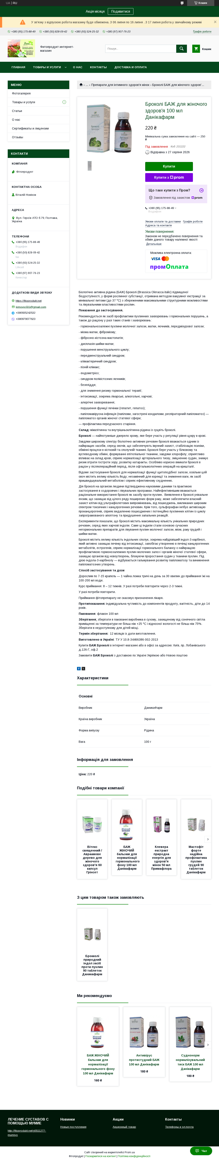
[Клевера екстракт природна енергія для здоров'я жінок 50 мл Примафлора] (161, 820)
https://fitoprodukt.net (28, 300)
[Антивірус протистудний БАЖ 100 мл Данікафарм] (144, 1028)
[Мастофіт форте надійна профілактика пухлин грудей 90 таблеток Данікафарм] (196, 820)
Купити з (161, 177)
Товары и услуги (47, 67)
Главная (18, 67)
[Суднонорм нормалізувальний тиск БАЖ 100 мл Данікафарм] (190, 1028)
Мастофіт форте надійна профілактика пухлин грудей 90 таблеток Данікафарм (196, 859)
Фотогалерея (21, 93)
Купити (169, 166)
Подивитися (120, 11)
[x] (83, 669)
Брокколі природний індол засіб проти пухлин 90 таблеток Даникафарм (92, 965)
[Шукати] (181, 49)
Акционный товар (124, 1126)
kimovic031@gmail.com (31, 306)
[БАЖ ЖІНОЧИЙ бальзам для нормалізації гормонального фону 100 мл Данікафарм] (127, 820)
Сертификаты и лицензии (30, 128)
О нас (77, 67)
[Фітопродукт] (21, 56)
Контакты (98, 67)
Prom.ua (130, 1152)
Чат (204, 1151)
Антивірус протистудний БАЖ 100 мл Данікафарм (144, 1060)
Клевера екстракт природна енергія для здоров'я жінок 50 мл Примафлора (161, 857)
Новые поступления (73, 1126)
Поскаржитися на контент (100, 1156)
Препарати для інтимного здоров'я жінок (120, 85)
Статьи (17, 111)
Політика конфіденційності (134, 1156)
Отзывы (17, 137)
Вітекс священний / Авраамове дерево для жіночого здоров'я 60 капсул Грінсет (92, 859)
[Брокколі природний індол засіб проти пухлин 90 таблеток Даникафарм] (92, 930)
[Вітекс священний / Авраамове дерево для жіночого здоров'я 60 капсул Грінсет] (92, 820)
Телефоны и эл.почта (179, 1126)
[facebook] (79, 669)
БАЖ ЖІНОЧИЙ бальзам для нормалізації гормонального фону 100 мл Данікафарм (128, 857)
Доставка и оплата (130, 67)
